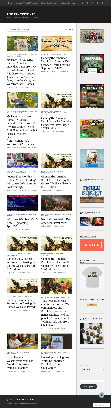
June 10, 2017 (12, 371)
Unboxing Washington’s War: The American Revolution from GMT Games (55, 363)
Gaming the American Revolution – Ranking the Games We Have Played (21, 303)
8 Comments (58, 132)
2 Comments (30, 147)
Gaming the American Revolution (51, 112)
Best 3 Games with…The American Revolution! (55, 221)
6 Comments (25, 371)
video (32, 171)
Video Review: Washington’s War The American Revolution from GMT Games (20, 363)
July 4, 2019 (11, 310)
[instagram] (87, 3)
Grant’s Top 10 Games (49, 3)
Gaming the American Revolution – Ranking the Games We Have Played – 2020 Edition (56, 264)
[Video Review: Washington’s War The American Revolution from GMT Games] (22, 341)
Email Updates (89, 386)
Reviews (51, 171)
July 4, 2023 (46, 226)
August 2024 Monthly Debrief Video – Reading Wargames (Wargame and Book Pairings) (22, 182)
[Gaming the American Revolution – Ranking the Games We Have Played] (22, 285)
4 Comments (24, 87)
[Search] (102, 3)
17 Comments (60, 328)
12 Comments (24, 272)
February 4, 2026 (48, 72)
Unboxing (45, 352)
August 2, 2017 (47, 328)
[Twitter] (82, 3)
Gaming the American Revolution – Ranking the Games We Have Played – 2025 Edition (56, 123)
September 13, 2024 (15, 190)
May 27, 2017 (46, 371)
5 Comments (62, 72)
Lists (55, 113)
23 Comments (24, 310)
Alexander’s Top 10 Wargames (27, 3)
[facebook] (97, 3)
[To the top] (101, 395)
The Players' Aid (21, 14)
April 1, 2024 (12, 230)
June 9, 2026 (12, 87)
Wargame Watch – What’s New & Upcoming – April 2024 (22, 223)
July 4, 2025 (46, 132)
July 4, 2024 (46, 190)
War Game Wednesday (22, 55)
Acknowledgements (67, 3)
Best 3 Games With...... (51, 214)
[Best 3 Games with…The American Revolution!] (56, 203)
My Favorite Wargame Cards (20, 54)
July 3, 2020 (46, 272)
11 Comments (58, 226)
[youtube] (92, 3)
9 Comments (58, 190)
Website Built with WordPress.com (22, 404)
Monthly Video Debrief (18, 171)
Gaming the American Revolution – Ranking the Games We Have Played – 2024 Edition (56, 182)
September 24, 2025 (15, 147)
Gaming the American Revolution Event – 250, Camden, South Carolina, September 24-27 (55, 63)
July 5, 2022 (11, 272)
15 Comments (59, 272)
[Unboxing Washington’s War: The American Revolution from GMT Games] (56, 341)
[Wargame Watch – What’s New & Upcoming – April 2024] (22, 203)
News (43, 54)
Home (10, 3)
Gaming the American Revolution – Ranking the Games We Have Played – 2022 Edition (22, 264)
